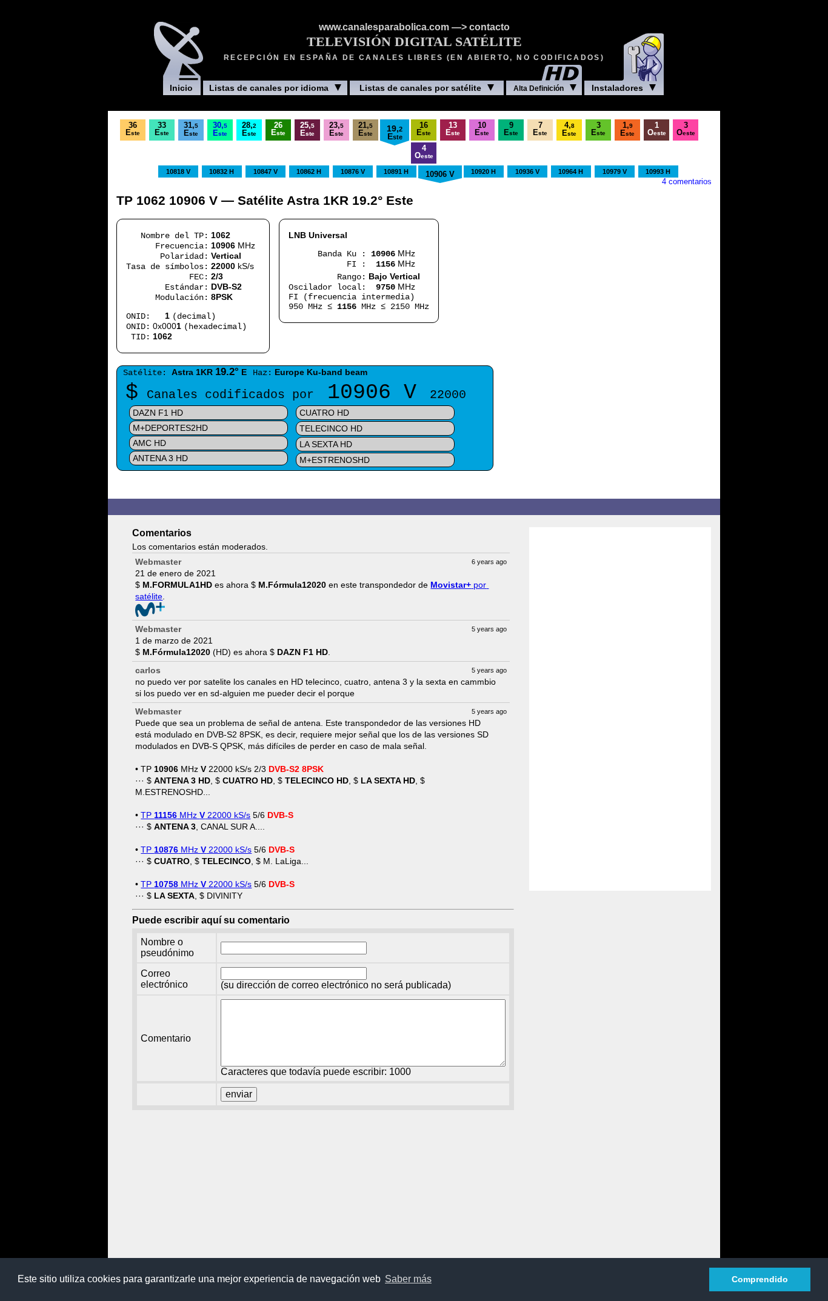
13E (453, 129)
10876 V (353, 171)
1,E (627, 129)
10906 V (440, 174)
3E (598, 129)
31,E (191, 129)
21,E (365, 129)
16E (423, 129)
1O (656, 129)
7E (540, 129)
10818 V (178, 171)
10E (482, 129)
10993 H (658, 171)
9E (511, 129)
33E (162, 129)
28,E (249, 129)
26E (278, 129)
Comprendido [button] (760, 1279)
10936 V (527, 171)
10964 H (570, 171)
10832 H (221, 171)
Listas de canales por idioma (269, 88)
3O (685, 129)
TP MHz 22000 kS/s (195, 815)
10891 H (396, 171)
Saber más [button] (408, 1279)
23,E (336, 129)
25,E (307, 129)
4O (424, 152)
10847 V (265, 171)
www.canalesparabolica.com (384, 27)
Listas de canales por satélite (420, 88)
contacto (489, 27)
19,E (394, 132)
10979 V (615, 171)
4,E (569, 129)
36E (132, 129)
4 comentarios (687, 182)
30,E (220, 129)
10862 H (308, 171)
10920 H (483, 171)
